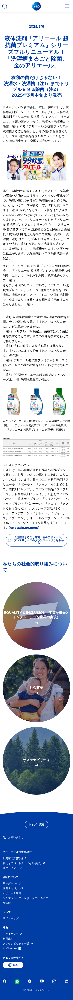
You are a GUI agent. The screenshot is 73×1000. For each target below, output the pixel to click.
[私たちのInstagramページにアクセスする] (55, 981)
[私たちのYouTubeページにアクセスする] (43, 981)
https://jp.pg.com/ (24, 528)
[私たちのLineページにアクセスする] (18, 981)
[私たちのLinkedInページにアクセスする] (67, 981)
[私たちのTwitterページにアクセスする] (30, 981)
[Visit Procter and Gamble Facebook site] (5, 981)
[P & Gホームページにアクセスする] (36, 6)
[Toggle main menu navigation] (67, 6)
